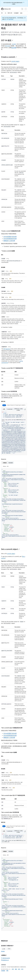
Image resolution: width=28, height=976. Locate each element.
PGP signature (7, 348)
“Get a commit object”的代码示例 (10, 812)
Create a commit (8, 57)
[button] (13, 327)
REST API (10, 13)
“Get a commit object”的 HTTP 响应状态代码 (13, 795)
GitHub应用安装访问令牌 (10, 238)
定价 (22, 969)
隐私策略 (3, 951)
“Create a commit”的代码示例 (9, 391)
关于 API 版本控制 (9, 19)
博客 (7, 970)
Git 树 (14, 44)
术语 (13, 969)
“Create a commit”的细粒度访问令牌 (10, 231)
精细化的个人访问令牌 (9, 240)
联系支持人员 (6, 960)
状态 (19, 969)
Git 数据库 (16, 13)
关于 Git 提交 (6, 40)
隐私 (16, 969)
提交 (21, 13)
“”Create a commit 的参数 (8, 251)
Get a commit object (9, 549)
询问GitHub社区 (6, 958)
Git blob (7, 46)
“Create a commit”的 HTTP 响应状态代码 (12, 368)
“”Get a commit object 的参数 (9, 752)
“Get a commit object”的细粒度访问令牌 (11, 727)
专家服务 (3, 970)
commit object (15, 61)
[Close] (24, 2)
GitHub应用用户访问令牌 (10, 236)
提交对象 (13, 47)
